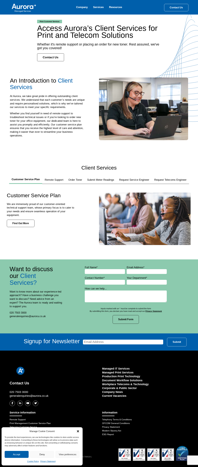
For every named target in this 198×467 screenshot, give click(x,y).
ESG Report (108, 434)
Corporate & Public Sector (119, 388)
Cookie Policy (33, 461)
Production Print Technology (121, 376)
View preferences (67, 454)
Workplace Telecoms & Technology (125, 384)
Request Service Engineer (134, 179)
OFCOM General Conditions (116, 423)
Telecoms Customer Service (23, 427)
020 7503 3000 (19, 392)
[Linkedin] (20, 403)
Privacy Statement (48, 461)
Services (98, 7)
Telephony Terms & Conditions (117, 419)
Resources (115, 7)
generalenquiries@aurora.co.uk (29, 395)
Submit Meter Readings (100, 179)
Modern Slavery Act (111, 430)
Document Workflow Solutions (122, 380)
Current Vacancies (114, 395)
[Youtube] (27, 403)
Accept (16, 454)
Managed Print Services (117, 372)
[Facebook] (12, 403)
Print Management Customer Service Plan (30, 423)
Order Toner (75, 179)
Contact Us (176, 7)
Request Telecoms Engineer (170, 179)
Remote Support (54, 179)
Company (82, 7)
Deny (42, 454)
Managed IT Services (116, 368)
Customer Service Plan (26, 179)
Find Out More (20, 223)
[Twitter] (35, 403)
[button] (78, 431)
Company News (112, 392)
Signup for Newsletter (52, 341)
